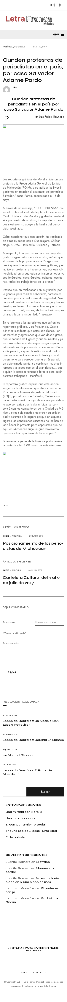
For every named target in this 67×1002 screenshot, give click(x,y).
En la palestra (16, 837)
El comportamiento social (26, 824)
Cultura (16, 570)
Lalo (15, 87)
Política (8, 46)
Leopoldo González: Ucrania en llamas (33, 740)
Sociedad (19, 46)
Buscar (45, 792)
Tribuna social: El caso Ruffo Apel (31, 831)
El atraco (43, 862)
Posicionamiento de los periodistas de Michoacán (33, 546)
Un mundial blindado (18, 755)
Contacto (39, 972)
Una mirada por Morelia (24, 812)
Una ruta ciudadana (21, 818)
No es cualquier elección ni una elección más (33, 880)
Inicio (6, 535)
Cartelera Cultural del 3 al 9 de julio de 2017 (31, 580)
